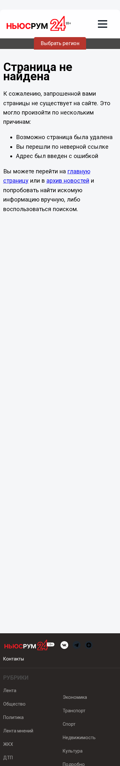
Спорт (69, 724)
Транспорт (74, 710)
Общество (14, 704)
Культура (73, 751)
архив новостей (67, 180)
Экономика (75, 697)
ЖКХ (8, 744)
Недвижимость (79, 737)
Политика (13, 717)
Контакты (13, 658)
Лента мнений (18, 730)
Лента (9, 690)
